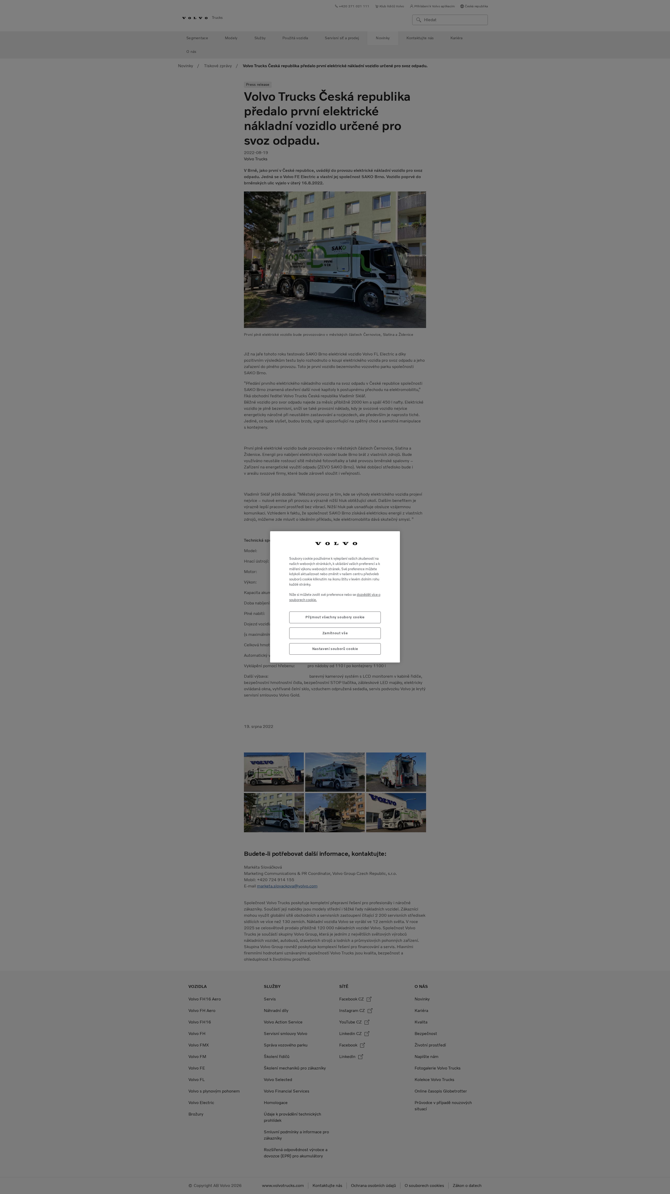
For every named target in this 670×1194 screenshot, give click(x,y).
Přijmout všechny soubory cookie (334, 617)
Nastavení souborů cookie (335, 649)
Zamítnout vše (335, 633)
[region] (335, 597)
